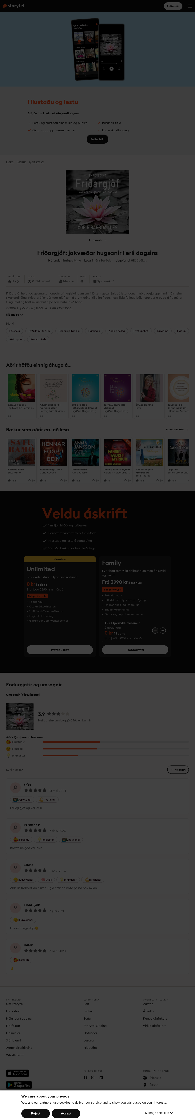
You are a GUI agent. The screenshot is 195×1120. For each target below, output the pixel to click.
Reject (35, 1113)
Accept (66, 1113)
